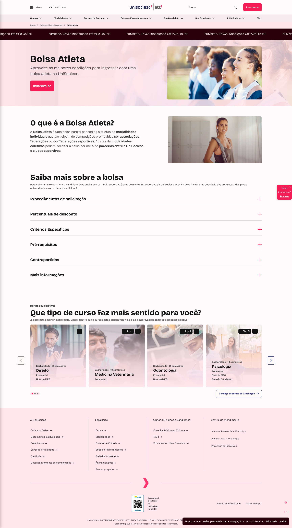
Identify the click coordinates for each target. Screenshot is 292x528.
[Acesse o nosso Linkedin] (47, 503)
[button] (21, 360)
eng (57, 7)
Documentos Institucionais (45, 436)
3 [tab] (37, 393)
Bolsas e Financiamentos (134, 18)
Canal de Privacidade (42, 449)
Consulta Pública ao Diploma (169, 430)
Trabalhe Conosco (106, 456)
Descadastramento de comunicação (51, 462)
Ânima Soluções (104, 462)
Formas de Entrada (94, 18)
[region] (146, 356)
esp (64, 7)
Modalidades (61, 18)
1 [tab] (32, 393)
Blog (259, 18)
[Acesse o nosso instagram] (39, 503)
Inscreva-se (252, 7)
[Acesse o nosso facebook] (31, 503)
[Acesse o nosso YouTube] (64, 503)
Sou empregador (105, 469)
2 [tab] (35, 393)
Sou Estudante (203, 18)
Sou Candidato (171, 18)
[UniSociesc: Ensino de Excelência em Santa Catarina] (146, 7)
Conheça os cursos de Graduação (237, 393)
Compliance (37, 443)
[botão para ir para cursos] (142, 97)
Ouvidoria (36, 456)
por (50, 7)
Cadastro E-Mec (40, 430)
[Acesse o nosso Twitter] (56, 503)
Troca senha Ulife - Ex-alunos (169, 443)
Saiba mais (271, 521)
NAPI (156, 436)
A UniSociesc (234, 18)
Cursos (34, 18)
